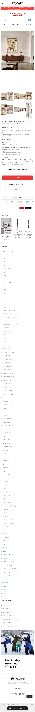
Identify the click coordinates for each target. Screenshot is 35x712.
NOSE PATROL (6, 443)
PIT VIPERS (7, 432)
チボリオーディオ (7, 558)
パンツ (6, 342)
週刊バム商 (7, 495)
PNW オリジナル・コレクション (12, 324)
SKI (4, 593)
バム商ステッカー (8, 492)
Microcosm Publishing (10, 506)
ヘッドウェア (7, 345)
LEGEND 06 (7, 363)
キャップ (6, 544)
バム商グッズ (6, 481)
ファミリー (7, 579)
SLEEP (4, 596)
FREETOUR (7, 279)
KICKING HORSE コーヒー (9, 554)
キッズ (6, 303)
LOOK (5, 457)
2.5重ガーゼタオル (9, 383)
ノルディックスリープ (8, 561)
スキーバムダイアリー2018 (10, 626)
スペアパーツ (7, 286)
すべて (6, 201)
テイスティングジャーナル (11, 520)
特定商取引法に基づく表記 (10, 619)
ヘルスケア (7, 575)
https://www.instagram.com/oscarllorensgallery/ (15, 134)
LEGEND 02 (7, 356)
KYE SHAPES (6, 422)
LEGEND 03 (7, 359)
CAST (4, 275)
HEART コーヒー (7, 551)
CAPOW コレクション (9, 314)
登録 (29, 696)
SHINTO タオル (7, 380)
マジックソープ (7, 582)
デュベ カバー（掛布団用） (11, 568)
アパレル (6, 265)
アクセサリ (7, 268)
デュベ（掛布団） (8, 565)
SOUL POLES (6, 439)
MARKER (6, 460)
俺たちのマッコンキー (8, 534)
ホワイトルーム (7, 622)
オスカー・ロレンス (9, 474)
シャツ (6, 338)
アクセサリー (7, 307)
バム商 (6, 415)
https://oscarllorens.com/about (10, 135)
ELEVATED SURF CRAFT (9, 425)
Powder (6, 509)
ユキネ (6, 387)
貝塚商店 (5, 586)
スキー (6, 258)
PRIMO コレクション (9, 310)
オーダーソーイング (9, 394)
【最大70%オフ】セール (9, 251)
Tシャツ (6, 335)
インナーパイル (8, 390)
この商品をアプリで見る (17, 189)
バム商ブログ (6, 608)
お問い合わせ (6, 612)
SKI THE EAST (6, 328)
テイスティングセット (9, 523)
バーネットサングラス (8, 352)
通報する (29, 212)
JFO (5, 411)
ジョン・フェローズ (9, 471)
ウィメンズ (7, 300)
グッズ (6, 527)
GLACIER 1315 (8, 366)
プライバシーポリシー (9, 615)
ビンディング (6, 450)
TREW (4, 289)
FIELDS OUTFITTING (8, 376)
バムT (5, 488)
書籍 (4, 499)
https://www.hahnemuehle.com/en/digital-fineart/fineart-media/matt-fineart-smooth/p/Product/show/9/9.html (14, 152)
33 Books (6, 513)
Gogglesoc (7, 537)
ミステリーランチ (7, 446)
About (4, 605)
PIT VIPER (5, 429)
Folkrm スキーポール (8, 373)
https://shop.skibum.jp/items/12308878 (13, 164)
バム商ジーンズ (8, 485)
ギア (5, 261)
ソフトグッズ (7, 282)
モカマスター (6, 548)
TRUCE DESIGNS (7, 418)
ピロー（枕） (7, 572)
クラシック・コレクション (11, 321)
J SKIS (4, 254)
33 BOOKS (5, 516)
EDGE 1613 (7, 370)
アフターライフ (8, 293)
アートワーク (7, 272)
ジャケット (7, 331)
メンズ (6, 296)
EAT (4, 589)
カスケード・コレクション (11, 317)
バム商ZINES (7, 502)
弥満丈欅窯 (5, 464)
